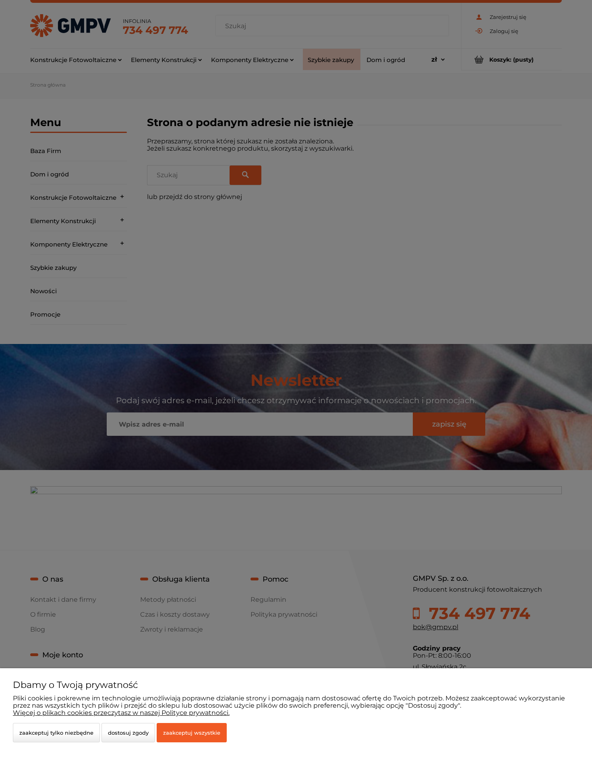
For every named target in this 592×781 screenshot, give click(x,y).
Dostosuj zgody (128, 732)
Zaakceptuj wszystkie (191, 732)
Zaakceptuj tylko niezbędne (56, 732)
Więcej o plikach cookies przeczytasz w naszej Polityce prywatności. (121, 713)
